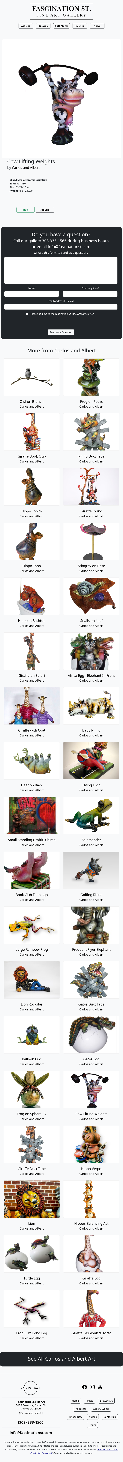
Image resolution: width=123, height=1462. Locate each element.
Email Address (61, 301)
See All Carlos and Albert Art (61, 1358)
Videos (93, 1417)
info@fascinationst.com (69, 246)
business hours (95, 240)
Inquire (44, 209)
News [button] (97, 25)
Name (31, 288)
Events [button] (79, 25)
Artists (89, 1400)
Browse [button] (43, 25)
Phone (90, 288)
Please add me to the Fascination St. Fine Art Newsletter (62, 314)
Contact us (110, 1417)
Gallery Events (101, 1408)
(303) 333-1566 (31, 1422)
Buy (25, 209)
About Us (81, 1408)
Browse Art (106, 1400)
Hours (92, 1425)
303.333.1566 (54, 240)
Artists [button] (25, 25)
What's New (75, 1417)
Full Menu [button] (61, 25)
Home (75, 1400)
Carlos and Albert (26, 167)
